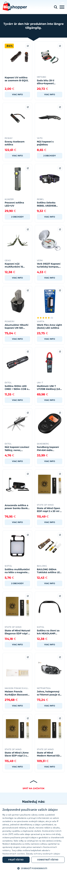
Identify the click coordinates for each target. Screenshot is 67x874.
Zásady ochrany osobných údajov (43, 853)
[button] (33, 868)
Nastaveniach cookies (13, 853)
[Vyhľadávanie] (56, 7)
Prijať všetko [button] (16, 859)
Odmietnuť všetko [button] (47, 859)
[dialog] (33, 839)
